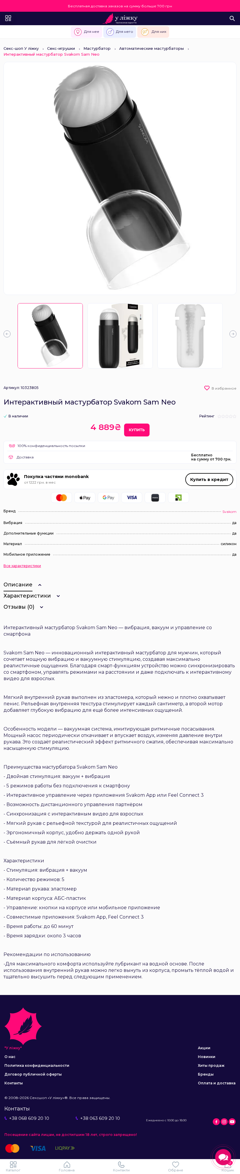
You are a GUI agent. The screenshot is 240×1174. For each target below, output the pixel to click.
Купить (137, 430)
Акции (204, 1048)
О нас (10, 1056)
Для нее (91, 31)
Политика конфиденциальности (36, 1065)
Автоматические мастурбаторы (151, 48)
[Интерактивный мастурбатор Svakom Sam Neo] (50, 336)
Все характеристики (22, 566)
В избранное (224, 388)
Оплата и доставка (217, 1083)
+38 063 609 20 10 (100, 1118)
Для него (124, 31)
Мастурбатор (97, 48)
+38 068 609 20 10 (29, 1118)
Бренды (206, 1074)
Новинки (206, 1056)
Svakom (229, 511)
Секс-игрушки (61, 48)
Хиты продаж (211, 1065)
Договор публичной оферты (33, 1074)
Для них (159, 31)
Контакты (13, 1083)
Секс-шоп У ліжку (21, 48)
